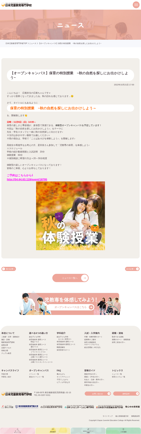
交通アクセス (6, 348)
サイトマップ (108, 416)
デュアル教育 (6, 353)
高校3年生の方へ (90, 374)
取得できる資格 (118, 337)
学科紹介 (61, 333)
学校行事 (4, 374)
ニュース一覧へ (70, 278)
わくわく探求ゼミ (65, 339)
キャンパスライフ (10, 370)
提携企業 (4, 345)
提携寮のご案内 (90, 340)
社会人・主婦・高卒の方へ (94, 380)
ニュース (32, 43)
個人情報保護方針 (122, 416)
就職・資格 (117, 333)
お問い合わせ (97, 394)
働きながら (61, 374)
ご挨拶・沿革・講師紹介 (10, 337)
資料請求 (126, 394)
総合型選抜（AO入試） (92, 347)
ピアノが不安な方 (63, 382)
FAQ (59, 370)
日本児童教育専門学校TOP (16, 43)
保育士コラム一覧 (118, 377)
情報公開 (4, 351)
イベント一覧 (34, 374)
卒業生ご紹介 (6, 377)
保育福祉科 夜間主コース (66, 344)
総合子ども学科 (35, 337)
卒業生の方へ (89, 385)
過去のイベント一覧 (36, 377)
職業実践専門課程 (8, 342)
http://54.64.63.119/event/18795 (27, 179)
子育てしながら (62, 380)
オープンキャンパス (39, 370)
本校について (8, 333)
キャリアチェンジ (63, 377)
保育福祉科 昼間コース (65, 342)
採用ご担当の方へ (118, 342)
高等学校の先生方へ (91, 382)
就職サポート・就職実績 (121, 340)
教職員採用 (135, 416)
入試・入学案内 (92, 333)
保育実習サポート (63, 350)
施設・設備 (5, 340)
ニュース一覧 (117, 374)
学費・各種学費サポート (93, 337)
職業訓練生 (61, 347)
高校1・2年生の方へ (91, 377)
